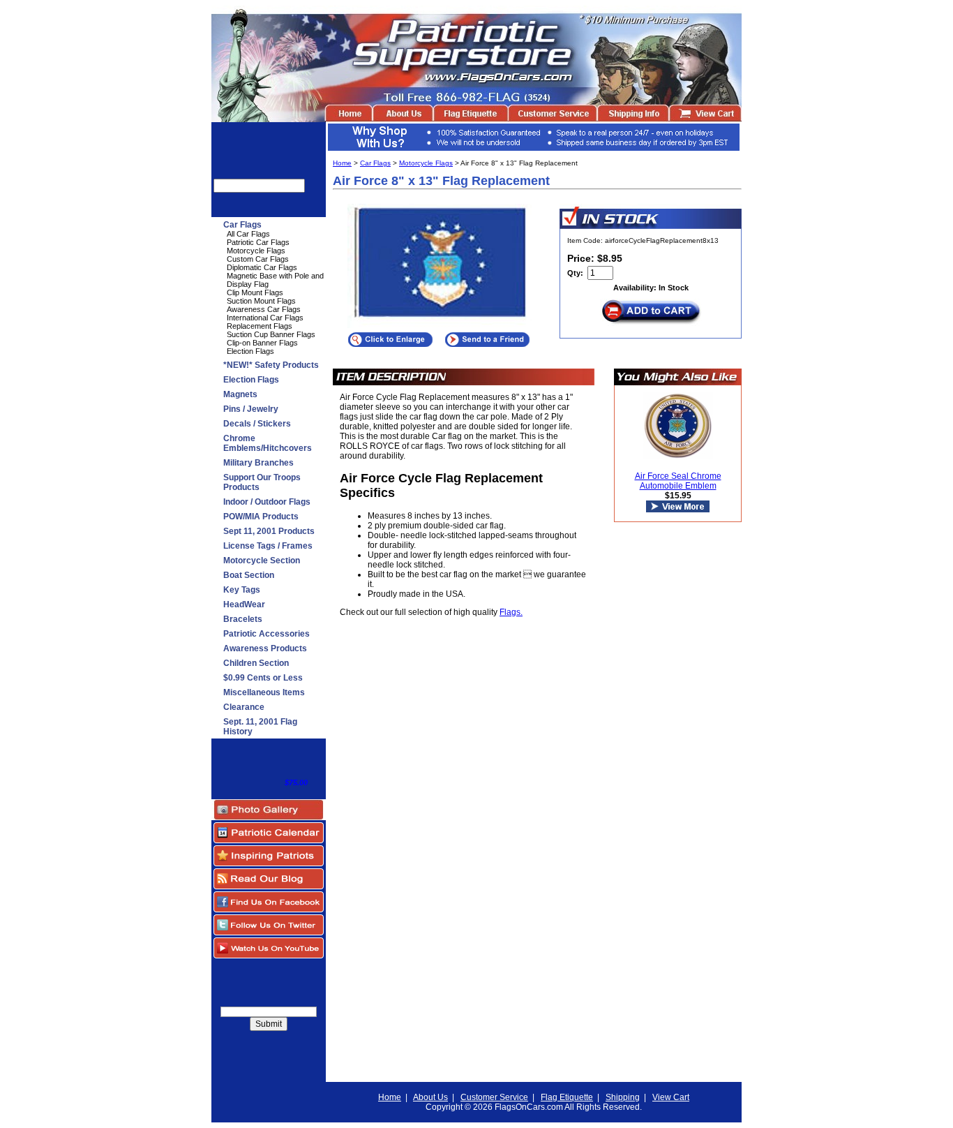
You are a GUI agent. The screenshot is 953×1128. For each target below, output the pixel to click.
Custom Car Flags (258, 259)
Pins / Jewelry (250, 409)
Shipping (623, 1097)
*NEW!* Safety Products (271, 365)
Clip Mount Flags (255, 292)
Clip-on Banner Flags (262, 343)
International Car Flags (265, 317)
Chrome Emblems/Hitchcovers (267, 443)
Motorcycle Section (261, 560)
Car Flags (242, 225)
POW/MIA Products (261, 516)
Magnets (240, 394)
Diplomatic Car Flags (262, 267)
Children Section (256, 663)
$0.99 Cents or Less (263, 678)
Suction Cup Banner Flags (271, 334)
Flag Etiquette (567, 1097)
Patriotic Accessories (266, 634)
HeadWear (244, 604)
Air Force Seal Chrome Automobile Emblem (678, 481)
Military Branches (258, 463)
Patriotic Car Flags (258, 242)
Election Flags (250, 351)
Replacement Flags (259, 326)
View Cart (670, 1097)
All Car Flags (248, 234)
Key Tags (241, 590)
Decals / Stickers (257, 424)
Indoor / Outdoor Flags (266, 502)
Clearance (243, 707)
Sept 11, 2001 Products (269, 531)
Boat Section (248, 575)
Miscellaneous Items (264, 692)
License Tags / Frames (268, 546)
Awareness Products (265, 648)
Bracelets (242, 619)
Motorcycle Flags (256, 250)
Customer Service (494, 1097)
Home (342, 163)
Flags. (511, 612)
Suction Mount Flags (261, 301)
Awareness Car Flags (264, 309)
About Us (430, 1097)
